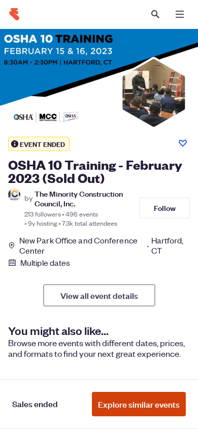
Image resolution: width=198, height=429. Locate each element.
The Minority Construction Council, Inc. (79, 198)
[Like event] (183, 143)
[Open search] (155, 14)
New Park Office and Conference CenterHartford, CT (101, 245)
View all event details (99, 295)
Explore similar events (139, 404)
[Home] (14, 14)
